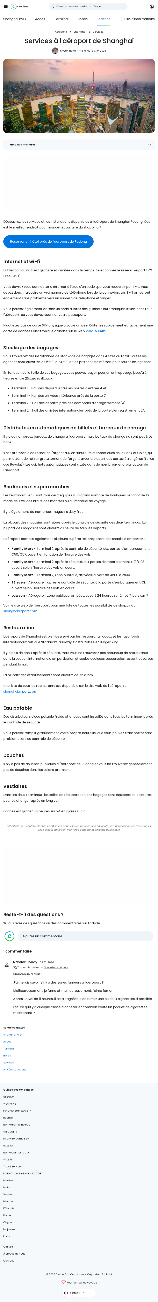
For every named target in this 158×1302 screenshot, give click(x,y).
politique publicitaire (107, 829)
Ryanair (8, 1117)
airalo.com (96, 331)
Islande (8, 1201)
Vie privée (93, 1274)
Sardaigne (10, 1131)
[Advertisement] (79, 183)
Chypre (7, 1222)
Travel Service (12, 1166)
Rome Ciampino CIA (16, 1152)
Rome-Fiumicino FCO (16, 1124)
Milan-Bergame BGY (16, 1138)
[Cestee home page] (19, 6)
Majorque (9, 1229)
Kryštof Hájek (68, 50)
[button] (5, 6)
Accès (40, 19)
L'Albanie (8, 1208)
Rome (7, 1215)
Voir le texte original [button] (56, 967)
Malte (6, 1187)
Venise (7, 1194)
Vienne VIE (9, 1103)
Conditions (77, 1274)
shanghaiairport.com (20, 611)
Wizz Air (8, 1159)
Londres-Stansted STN (17, 1110)
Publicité (107, 1274)
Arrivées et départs (14, 1069)
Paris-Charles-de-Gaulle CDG (22, 1173)
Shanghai (79, 31)
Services (103, 19)
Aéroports (61, 31)
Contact (8, 1260)
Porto (6, 1236)
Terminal (61, 19)
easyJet (8, 1145)
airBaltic (8, 1096)
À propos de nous (14, 1253)
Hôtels (82, 19)
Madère (8, 1180)
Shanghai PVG (14, 19)
